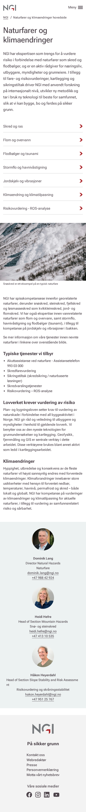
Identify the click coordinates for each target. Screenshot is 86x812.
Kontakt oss (36, 755)
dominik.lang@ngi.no (43, 573)
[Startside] (9, 7)
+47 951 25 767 (43, 699)
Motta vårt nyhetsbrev (43, 775)
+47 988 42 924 (43, 578)
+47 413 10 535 (43, 636)
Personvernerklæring (43, 770)
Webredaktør (36, 760)
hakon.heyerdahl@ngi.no (43, 694)
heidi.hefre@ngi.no (43, 631)
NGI (5, 17)
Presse (32, 765)
